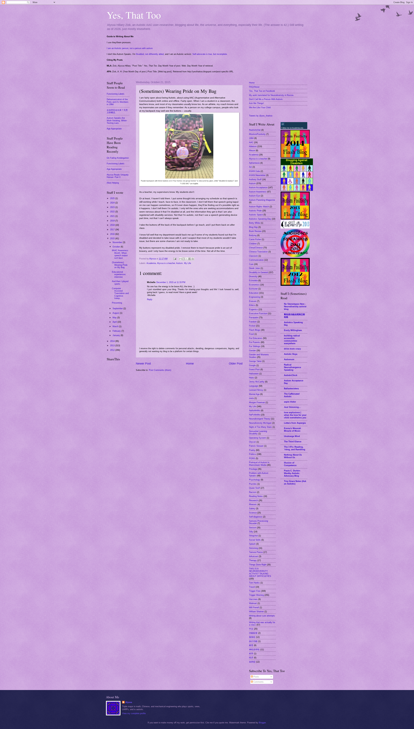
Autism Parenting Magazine (262, 200)
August (116, 313)
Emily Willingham (293, 330)
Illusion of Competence (290, 464)
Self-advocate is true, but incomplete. (210, 54)
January (117, 335)
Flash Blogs (254, 330)
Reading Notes (256, 496)
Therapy (253, 560)
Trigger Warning (256, 595)
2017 (112, 229)
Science (253, 512)
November (118, 242)
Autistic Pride (255, 210)
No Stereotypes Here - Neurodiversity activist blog (295, 306)
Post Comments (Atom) (160, 370)
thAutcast (253, 556)
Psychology (254, 480)
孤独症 (252, 637)
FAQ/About (254, 87)
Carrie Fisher (255, 239)
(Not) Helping (113, 183)
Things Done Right (257, 564)
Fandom (253, 322)
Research (253, 500)
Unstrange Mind (292, 436)
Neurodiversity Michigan (260, 423)
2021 (112, 216)
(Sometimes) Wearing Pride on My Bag (119, 265)
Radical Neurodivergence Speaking (292, 367)
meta (251, 398)
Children (253, 243)
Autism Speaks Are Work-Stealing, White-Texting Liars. (117, 120)
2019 (112, 220)
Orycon (252, 442)
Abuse (252, 150)
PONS (252, 458)
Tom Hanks (254, 583)
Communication (256, 260)
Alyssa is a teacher (166, 263)
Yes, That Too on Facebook (262, 91)
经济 (251, 657)
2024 (112, 202)
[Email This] (180, 259)
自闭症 (252, 662)
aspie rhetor (290, 402)
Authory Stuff (255, 179)
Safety (252, 508)
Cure (251, 264)
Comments (258, 682)
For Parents (254, 342)
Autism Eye (254, 196)
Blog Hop (253, 227)
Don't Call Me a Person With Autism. (266, 99)
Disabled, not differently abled (150, 54)
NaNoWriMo (254, 410)
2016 (112, 234)
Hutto (251, 377)
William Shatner (256, 611)
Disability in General (258, 272)
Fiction (252, 326)
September (118, 308)
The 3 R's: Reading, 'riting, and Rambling (294, 448)
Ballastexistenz (291, 388)
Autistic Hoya (290, 354)
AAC (251, 142)
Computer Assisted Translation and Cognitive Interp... (120, 293)
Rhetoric (253, 504)
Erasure (252, 301)
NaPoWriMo (254, 414)
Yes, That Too (134, 14)
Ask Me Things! (256, 103)
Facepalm (253, 317)
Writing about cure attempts (262, 616)
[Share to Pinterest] (192, 259)
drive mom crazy (292, 349)
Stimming (253, 548)
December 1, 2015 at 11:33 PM (170, 282)
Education (253, 293)
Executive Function (258, 313)
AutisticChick (290, 375)
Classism (253, 256)
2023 (112, 207)
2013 (112, 345)
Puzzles (253, 484)
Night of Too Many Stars (260, 427)
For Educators (255, 338)
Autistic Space (256, 214)
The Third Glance (292, 441)
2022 (112, 211)
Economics (254, 284)
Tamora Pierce (256, 552)
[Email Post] (174, 258)
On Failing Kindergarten (118, 158)
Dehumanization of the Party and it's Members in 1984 (117, 102)
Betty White (254, 223)
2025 (112, 198)
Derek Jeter (254, 268)
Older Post (236, 363)
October (117, 246)
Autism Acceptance (258, 187)
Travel (252, 587)
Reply (149, 299)
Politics (252, 454)
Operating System (257, 438)
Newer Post (143, 363)
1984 (251, 138)
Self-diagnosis (255, 517)
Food (251, 334)
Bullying (252, 235)
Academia (151, 263)
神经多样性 (254, 649)
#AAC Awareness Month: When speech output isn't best (120, 254)
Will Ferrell (254, 607)
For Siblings (254, 346)
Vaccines (253, 599)
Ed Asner (253, 289)
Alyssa (128, 702)
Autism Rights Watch (259, 206)
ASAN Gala (254, 171)
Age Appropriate (114, 128)
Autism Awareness (258, 191)
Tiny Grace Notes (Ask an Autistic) (295, 482)
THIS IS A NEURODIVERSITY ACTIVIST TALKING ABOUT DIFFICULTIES (260, 572)
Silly (251, 531)
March (116, 326)
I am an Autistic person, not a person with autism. (130, 48)
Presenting (117, 303)
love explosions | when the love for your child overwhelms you (295, 415)
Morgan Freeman (257, 402)
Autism (179, 263)
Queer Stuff (254, 488)
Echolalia (253, 280)
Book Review (255, 231)
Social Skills (255, 540)
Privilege (253, 469)
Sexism (252, 527)
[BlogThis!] (183, 259)
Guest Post (254, 369)
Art (250, 167)
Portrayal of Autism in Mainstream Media (259, 463)
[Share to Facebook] (189, 259)
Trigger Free (254, 591)
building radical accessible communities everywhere (292, 339)
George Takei (255, 361)
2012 (112, 350)
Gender (252, 350)
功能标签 (253, 633)
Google (252, 365)
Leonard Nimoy (256, 390)
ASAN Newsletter (257, 175)
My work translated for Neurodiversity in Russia (271, 95)
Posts (256, 676)
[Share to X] (186, 259)
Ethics (252, 305)
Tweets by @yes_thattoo (260, 115)
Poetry (252, 450)
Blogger (262, 722)
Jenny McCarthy (256, 382)
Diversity (253, 276)
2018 (112, 225)
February (117, 331)
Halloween (254, 373)
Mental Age (254, 394)
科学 (251, 653)
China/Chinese (256, 247)
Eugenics (253, 309)
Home (190, 363)
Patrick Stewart (256, 446)
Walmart (253, 603)
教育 (251, 645)
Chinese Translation (258, 251)
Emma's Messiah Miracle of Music (292, 429)
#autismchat (255, 130)
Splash (252, 544)
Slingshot (253, 535)
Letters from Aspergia (295, 423)
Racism (252, 492)
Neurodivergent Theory (259, 419)
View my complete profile (134, 713)
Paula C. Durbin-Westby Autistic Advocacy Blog (292, 473)
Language (253, 386)
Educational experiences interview (119, 274)
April (115, 322)
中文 (251, 629)
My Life (187, 263)
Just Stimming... (292, 407)
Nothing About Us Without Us (293, 456)
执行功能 (253, 641)
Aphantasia (254, 163)
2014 (112, 341)
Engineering (254, 297)
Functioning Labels (115, 94)
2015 (112, 238)
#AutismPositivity (257, 134)
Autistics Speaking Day (260, 219)
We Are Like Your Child (260, 107)
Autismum (289, 359)
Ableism (253, 146)
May (115, 317)
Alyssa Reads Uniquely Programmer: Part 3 (118, 176)
